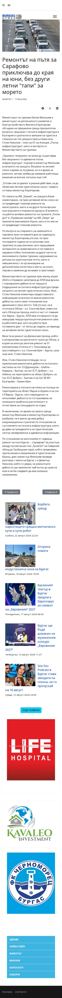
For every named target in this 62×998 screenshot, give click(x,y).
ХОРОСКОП (16, 967)
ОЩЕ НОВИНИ (31, 710)
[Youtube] (9, 5)
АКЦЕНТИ (6, 99)
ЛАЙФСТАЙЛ (17, 946)
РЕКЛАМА (7, 992)
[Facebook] (3, 5)
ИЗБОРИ (14, 974)
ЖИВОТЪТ (15, 953)
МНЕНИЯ (14, 960)
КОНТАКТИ (20, 992)
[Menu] (55, 16)
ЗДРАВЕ (14, 939)
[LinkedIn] (57, 108)
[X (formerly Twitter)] (50, 108)
